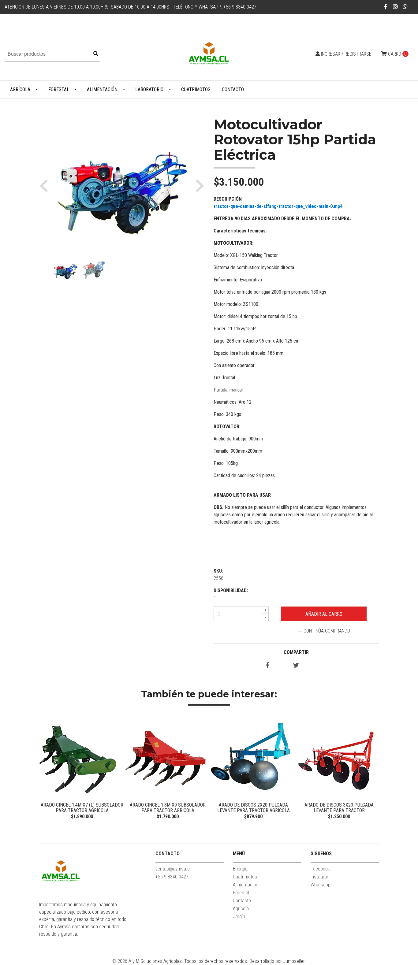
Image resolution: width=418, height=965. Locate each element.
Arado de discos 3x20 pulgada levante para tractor (339, 807)
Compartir (296, 652)
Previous (45, 770)
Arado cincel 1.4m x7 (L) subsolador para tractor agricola (82, 807)
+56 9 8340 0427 (171, 877)
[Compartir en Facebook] (267, 666)
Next (373, 770)
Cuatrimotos (196, 89)
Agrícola (20, 89)
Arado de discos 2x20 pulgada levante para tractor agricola (253, 807)
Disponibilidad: (231, 590)
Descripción (228, 199)
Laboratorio (149, 89)
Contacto (233, 89)
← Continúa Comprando (323, 631)
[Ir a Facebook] (386, 6)
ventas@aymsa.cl (173, 869)
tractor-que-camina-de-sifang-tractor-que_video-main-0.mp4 (278, 206)
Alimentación (102, 89)
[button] (46, 185)
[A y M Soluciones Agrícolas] (209, 54)
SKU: (218, 571)
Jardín (239, 916)
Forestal (58, 89)
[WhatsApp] (405, 6)
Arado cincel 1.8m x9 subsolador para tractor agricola (168, 807)
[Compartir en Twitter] (296, 666)
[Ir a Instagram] (395, 6)
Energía (240, 869)
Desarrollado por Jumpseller (277, 961)
